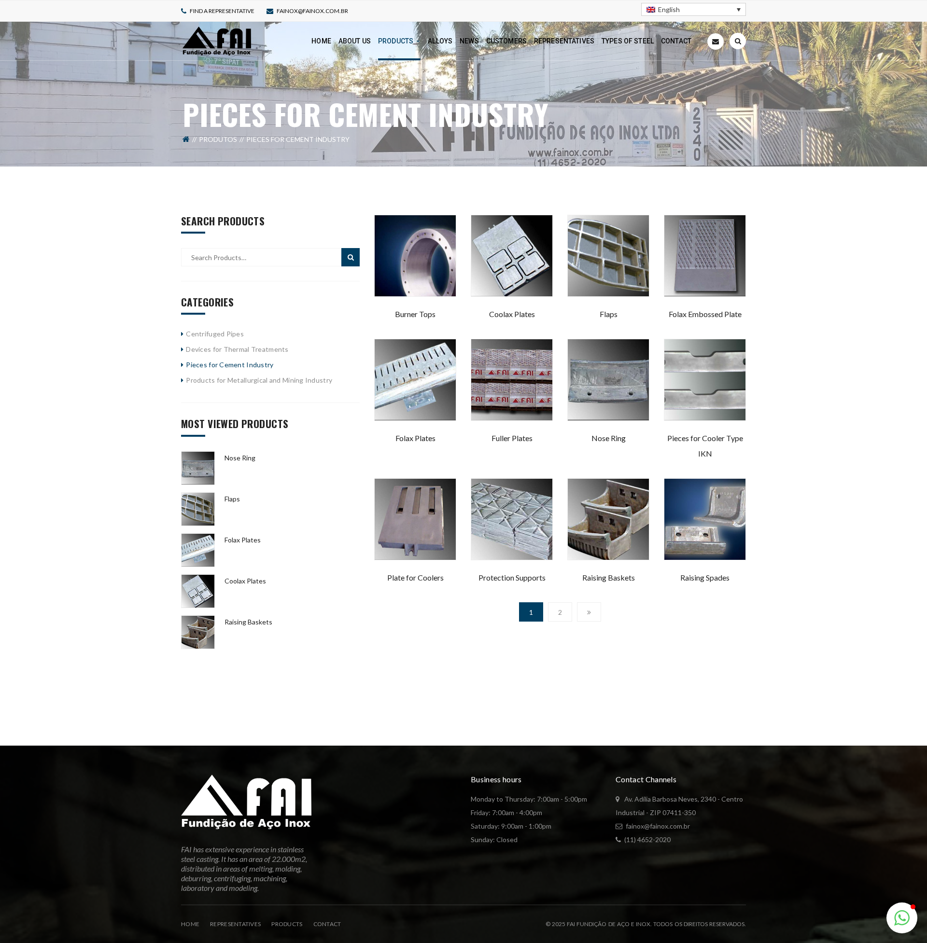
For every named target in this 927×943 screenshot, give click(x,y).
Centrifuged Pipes (215, 334)
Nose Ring (608, 438)
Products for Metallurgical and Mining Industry (259, 380)
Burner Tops (415, 314)
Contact (327, 924)
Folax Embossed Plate (705, 314)
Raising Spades (705, 577)
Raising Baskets (608, 577)
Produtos (218, 139)
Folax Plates (415, 438)
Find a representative (222, 10)
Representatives (235, 924)
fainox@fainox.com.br (312, 10)
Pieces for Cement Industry (229, 365)
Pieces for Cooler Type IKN (705, 445)
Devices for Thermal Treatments (237, 349)
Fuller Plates (512, 438)
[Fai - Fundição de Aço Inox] (217, 40)
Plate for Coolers (415, 577)
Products (286, 924)
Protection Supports (512, 577)
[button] (901, 917)
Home (190, 924)
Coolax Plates (512, 314)
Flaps (609, 314)
